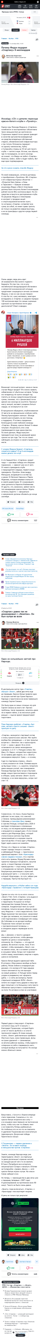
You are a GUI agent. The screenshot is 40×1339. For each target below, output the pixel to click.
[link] (12, 1203)
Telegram (12, 502)
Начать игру (20, 1234)
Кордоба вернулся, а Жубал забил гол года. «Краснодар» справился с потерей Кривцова (20, 886)
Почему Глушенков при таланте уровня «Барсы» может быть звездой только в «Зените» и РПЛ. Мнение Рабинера (18, 1293)
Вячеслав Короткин (13, 56)
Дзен (23, 502)
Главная (4, 38)
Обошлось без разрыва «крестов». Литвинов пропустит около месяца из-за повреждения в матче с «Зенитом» (19, 1300)
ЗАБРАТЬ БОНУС (20, 1229)
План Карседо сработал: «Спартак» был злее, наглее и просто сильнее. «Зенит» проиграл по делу (17, 726)
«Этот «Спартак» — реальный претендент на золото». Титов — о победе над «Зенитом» (19, 1316)
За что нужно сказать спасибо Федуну (17, 168)
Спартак (9, 676)
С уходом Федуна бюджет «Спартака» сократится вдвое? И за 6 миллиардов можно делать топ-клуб (17, 451)
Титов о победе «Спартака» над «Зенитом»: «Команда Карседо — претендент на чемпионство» (20, 1323)
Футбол (11, 38)
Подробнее (22, 1333)
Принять (20, 1335)
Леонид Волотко (12, 622)
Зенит (30, 676)
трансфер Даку (18, 821)
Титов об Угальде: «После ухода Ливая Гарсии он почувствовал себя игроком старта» (18, 1308)
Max (32, 502)
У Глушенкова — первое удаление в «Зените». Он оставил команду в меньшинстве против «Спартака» (16, 1145)
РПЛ (16, 38)
